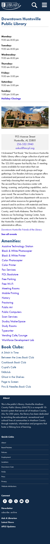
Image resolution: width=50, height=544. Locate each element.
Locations (4, 462)
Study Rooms (9, 326)
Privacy (4, 481)
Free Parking (9, 279)
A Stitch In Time (10, 352)
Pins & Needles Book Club (16, 386)
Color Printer (9, 265)
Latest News (7, 522)
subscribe (5, 512)
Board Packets (6, 447)
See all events (9, 234)
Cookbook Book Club (13, 362)
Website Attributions (8, 486)
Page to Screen (9, 382)
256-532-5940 (25, 144)
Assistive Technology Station (17, 246)
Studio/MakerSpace (13, 321)
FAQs (3, 472)
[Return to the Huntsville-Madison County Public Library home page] (11, 5)
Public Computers (11, 312)
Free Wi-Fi (7, 284)
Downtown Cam (7, 467)
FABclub (6, 372)
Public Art (7, 307)
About (3, 443)
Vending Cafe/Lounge (14, 335)
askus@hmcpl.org (25, 148)
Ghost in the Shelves (12, 377)
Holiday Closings (11, 98)
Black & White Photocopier (17, 251)
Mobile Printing (10, 293)
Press (3, 476)
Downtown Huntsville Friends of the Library (21, 229)
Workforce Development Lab (18, 340)
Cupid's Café (8, 367)
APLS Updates (8, 526)
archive (14, 512)
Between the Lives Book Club (17, 357)
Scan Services (9, 316)
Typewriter (7, 330)
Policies (4, 452)
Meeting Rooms (10, 288)
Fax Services (9, 269)
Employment (6, 457)
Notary (6, 298)
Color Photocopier (12, 260)
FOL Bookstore (10, 274)
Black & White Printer (14, 255)
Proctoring (7, 302)
